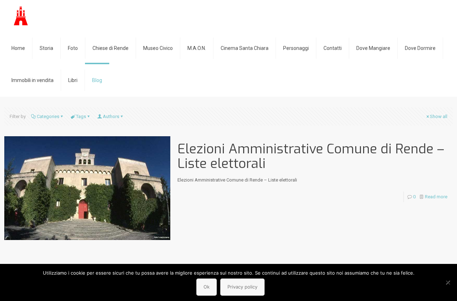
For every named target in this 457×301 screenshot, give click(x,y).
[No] (448, 282)
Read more (436, 196)
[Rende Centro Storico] (21, 16)
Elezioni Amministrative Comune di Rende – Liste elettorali (310, 156)
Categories (48, 116)
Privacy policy (242, 287)
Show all (438, 116)
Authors (111, 116)
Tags (81, 116)
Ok (207, 287)
